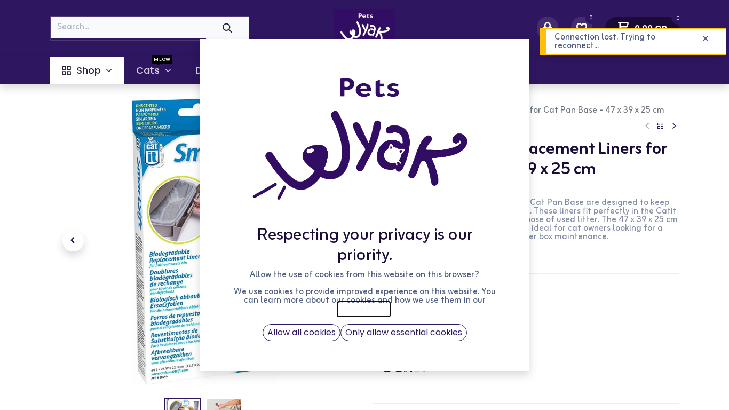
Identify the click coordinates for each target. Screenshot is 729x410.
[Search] (227, 28)
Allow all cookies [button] (301, 332)
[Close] (705, 39)
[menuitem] (87, 70)
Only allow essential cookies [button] (403, 332)
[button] (73, 240)
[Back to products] (660, 126)
